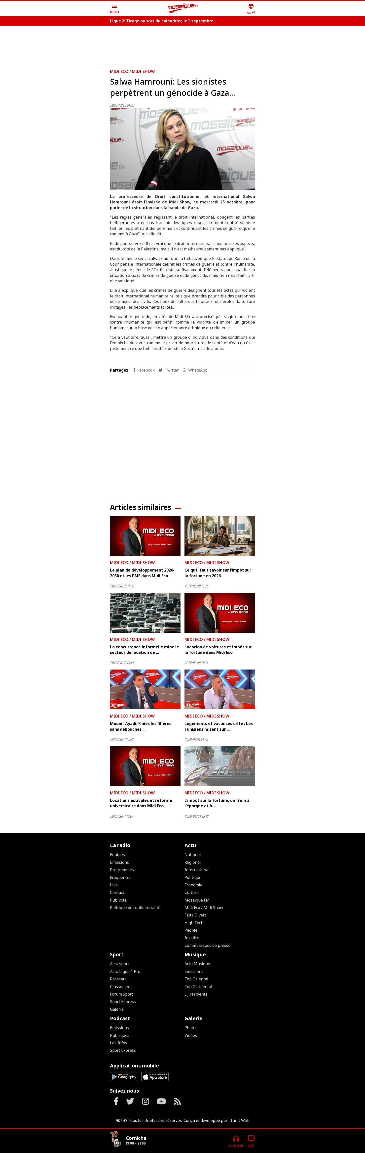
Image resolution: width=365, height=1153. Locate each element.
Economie (193, 885)
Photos (190, 1027)
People (190, 930)
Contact (117, 892)
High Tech (193, 922)
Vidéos (190, 1035)
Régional (192, 862)
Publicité (118, 900)
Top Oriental (196, 979)
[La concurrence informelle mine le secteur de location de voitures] (145, 613)
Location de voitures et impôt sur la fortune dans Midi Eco (218, 649)
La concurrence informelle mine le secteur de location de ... (144, 649)
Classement (121, 986)
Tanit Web (240, 1120)
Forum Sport (121, 994)
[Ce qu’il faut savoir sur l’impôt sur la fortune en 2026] (219, 536)
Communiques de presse (207, 945)
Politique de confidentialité (135, 907)
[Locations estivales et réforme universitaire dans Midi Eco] (145, 766)
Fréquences (120, 877)
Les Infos (118, 1043)
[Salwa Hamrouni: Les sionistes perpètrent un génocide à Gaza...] (182, 149)
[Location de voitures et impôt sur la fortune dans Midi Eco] (219, 613)
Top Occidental (198, 986)
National (192, 854)
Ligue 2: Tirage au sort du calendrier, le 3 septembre (162, 21)
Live (114, 885)
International (197, 869)
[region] (182, 45)
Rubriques (119, 1035)
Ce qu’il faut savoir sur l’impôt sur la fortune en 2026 (217, 572)
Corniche (136, 1138)
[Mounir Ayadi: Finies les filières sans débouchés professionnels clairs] (145, 689)
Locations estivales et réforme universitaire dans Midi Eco (141, 803)
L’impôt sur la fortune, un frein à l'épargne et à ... (217, 803)
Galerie (117, 1009)
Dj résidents (195, 994)
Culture (191, 892)
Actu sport (119, 963)
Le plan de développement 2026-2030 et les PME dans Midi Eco (142, 572)
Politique (192, 877)
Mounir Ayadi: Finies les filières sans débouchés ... (140, 726)
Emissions (119, 862)
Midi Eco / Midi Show (132, 71)
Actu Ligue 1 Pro (125, 971)
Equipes (117, 854)
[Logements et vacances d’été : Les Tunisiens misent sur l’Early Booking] (219, 689)
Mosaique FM (197, 900)
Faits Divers (195, 915)
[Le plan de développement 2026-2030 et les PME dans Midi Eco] (145, 536)
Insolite (191, 938)
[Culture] (116, 1139)
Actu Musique (197, 963)
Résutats (118, 979)
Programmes (122, 869)
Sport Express (123, 1001)
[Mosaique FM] (183, 8)
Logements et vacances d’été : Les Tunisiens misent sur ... (218, 726)
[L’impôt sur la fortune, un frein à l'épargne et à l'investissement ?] (219, 766)
